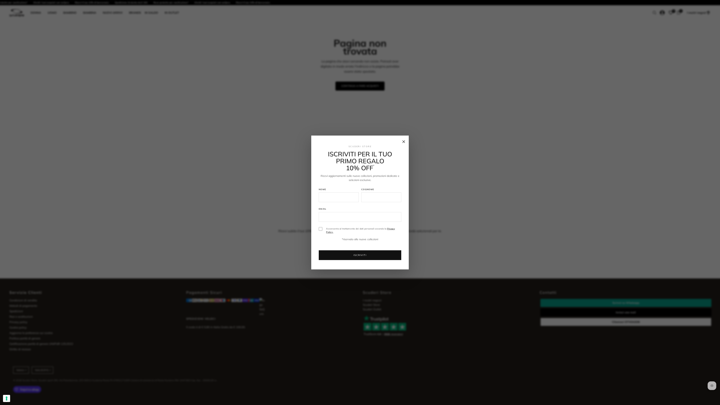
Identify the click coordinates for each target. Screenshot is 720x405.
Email (322, 209)
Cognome (367, 189)
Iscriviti (359, 255)
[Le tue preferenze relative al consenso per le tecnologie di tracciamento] (6, 398)
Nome (322, 189)
